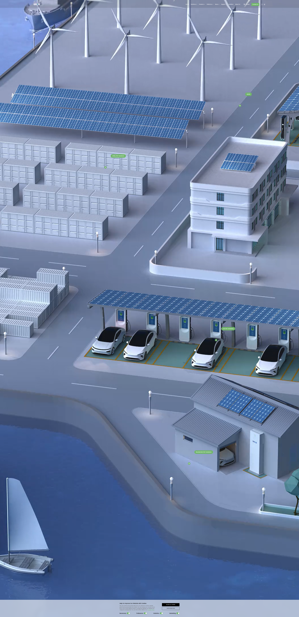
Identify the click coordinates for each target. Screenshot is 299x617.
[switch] (128, 613)
